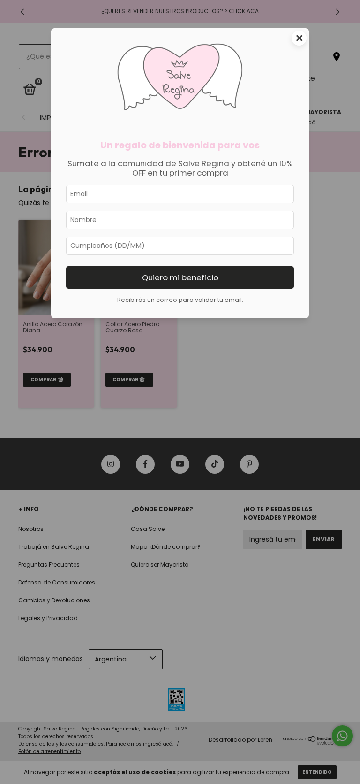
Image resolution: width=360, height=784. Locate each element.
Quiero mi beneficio (180, 277)
